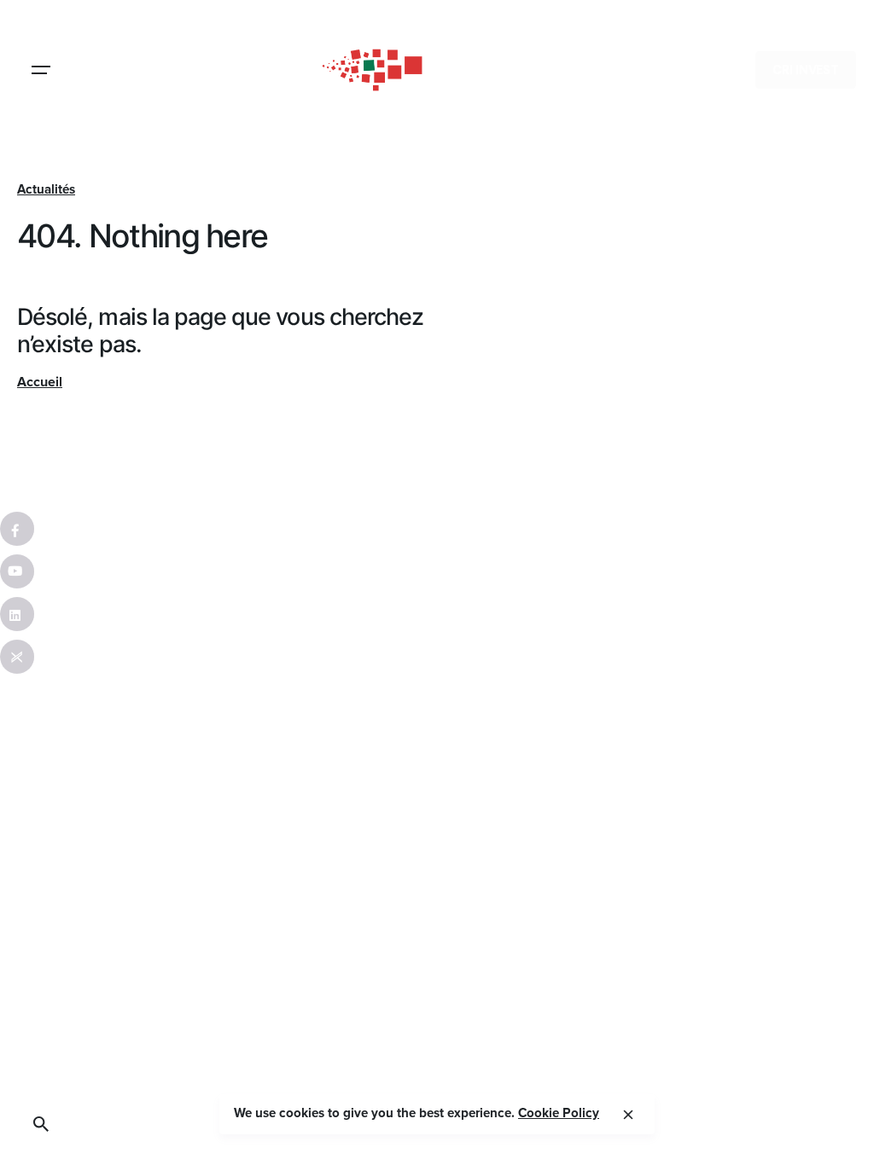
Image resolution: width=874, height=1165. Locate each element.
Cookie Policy (558, 1113)
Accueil (39, 382)
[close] (628, 1114)
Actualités (46, 189)
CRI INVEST (805, 70)
